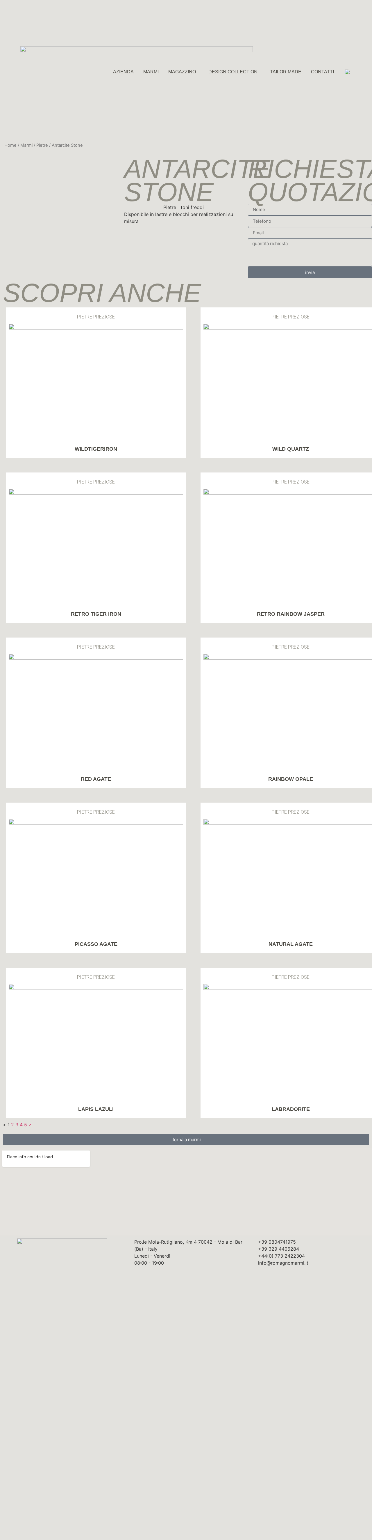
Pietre (42, 145)
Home (10, 145)
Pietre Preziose (96, 317)
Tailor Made (285, 72)
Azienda (123, 72)
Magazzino (182, 72)
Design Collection (232, 72)
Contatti (322, 72)
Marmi (151, 72)
